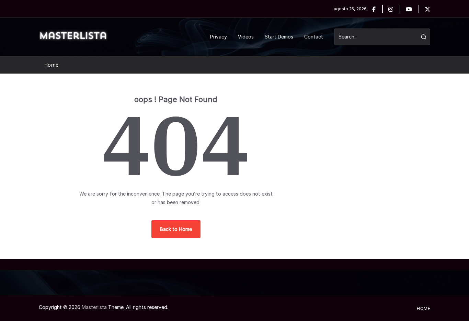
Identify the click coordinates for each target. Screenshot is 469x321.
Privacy (218, 37)
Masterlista (94, 307)
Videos (246, 37)
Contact (313, 37)
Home (51, 65)
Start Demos (279, 37)
